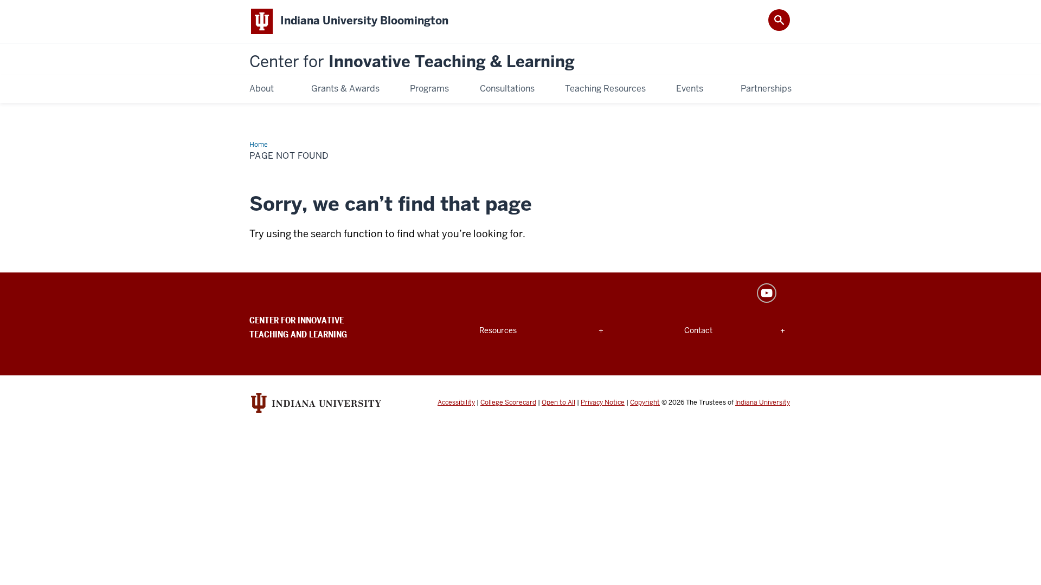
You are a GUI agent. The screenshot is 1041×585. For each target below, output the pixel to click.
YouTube (766, 293)
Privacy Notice (603, 402)
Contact (710, 330)
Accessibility (456, 402)
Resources (505, 330)
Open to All (558, 402)
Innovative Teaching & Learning (412, 62)
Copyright (645, 402)
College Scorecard (508, 402)
